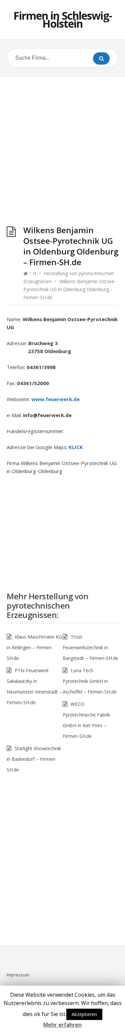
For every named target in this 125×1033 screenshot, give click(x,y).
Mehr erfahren (62, 1024)
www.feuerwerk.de (55, 399)
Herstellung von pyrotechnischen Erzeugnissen (47, 605)
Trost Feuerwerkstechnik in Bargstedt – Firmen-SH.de (90, 647)
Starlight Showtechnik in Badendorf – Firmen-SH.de (34, 759)
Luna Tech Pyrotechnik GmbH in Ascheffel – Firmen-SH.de (90, 681)
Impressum (18, 975)
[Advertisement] (62, 152)
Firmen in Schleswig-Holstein (62, 19)
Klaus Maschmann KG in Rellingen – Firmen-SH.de (34, 647)
